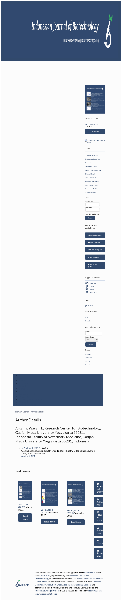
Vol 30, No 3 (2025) (73, 511)
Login (22, 380)
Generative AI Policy (92, 189)
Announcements (27, 394)
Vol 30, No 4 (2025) (47, 511)
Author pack (100, 503)
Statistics (24, 396)
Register (24, 383)
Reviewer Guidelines (92, 181)
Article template (95, 235)
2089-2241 (45, 575)
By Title (87, 361)
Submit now (100, 554)
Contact (23, 402)
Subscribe (88, 321)
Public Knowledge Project (47, 590)
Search (22, 386)
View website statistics (46, 594)
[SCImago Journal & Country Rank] (95, 142)
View (86, 317)
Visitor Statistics (90, 192)
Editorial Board (90, 174)
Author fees (100, 531)
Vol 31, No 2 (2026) (91, 124)
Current (23, 388)
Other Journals (90, 365)
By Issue (88, 354)
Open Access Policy (91, 185)
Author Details (37, 412)
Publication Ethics (91, 166)
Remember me (94, 214)
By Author (88, 358)
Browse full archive (100, 489)
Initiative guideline (92, 265)
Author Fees (89, 163)
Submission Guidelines (92, 159)
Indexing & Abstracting (31, 399)
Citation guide (95, 242)
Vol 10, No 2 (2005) (30, 448)
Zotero (92, 286)
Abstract (25, 456)
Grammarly (93, 292)
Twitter (90, 306)
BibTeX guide (94, 257)
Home (22, 375)
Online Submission (91, 155)
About (22, 378)
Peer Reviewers (90, 178)
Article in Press (27, 404)
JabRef (92, 289)
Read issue (95, 131)
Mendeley (93, 283)
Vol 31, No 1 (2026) (24, 505)
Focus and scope (99, 517)
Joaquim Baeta (95, 590)
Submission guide (96, 250)
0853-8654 (89, 572)
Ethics (100, 543)
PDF (33, 456)
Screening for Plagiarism (93, 170)
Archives (24, 391)
